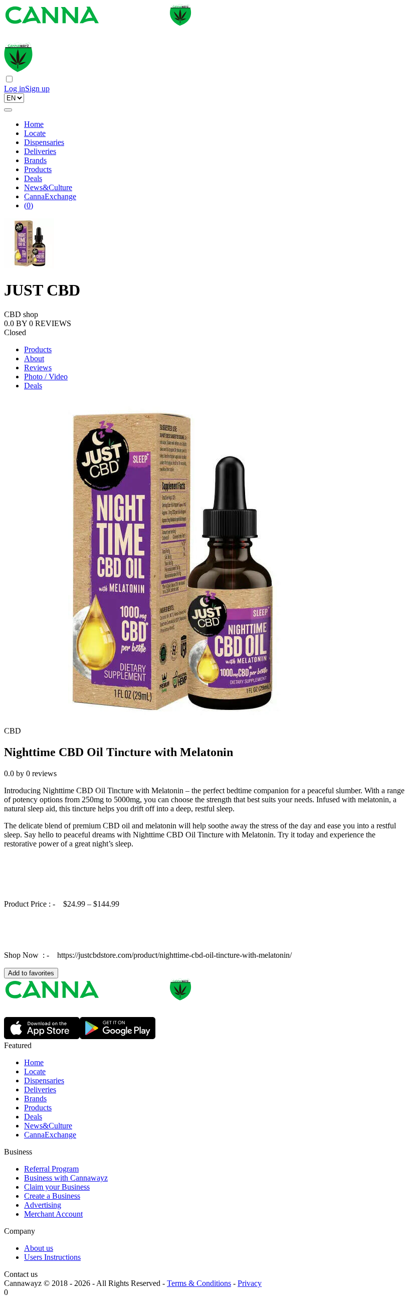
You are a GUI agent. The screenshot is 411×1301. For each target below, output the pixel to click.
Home (34, 124)
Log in (14, 88)
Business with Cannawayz (66, 1178)
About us (38, 1248)
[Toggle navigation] (8, 109)
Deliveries (40, 151)
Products (38, 169)
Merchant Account (53, 1214)
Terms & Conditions (199, 1283)
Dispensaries (44, 142)
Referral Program (51, 1169)
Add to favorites (31, 973)
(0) (28, 205)
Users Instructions (52, 1257)
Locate (35, 133)
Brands (35, 160)
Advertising (42, 1205)
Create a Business (52, 1196)
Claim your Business (57, 1187)
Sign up (37, 88)
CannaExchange (50, 196)
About (34, 358)
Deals (33, 178)
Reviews (38, 367)
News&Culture (48, 187)
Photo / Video (46, 376)
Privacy (250, 1283)
